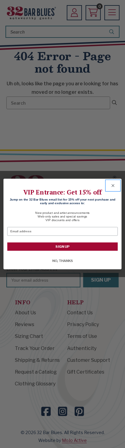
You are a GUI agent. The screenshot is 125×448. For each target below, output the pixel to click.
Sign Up (62, 246)
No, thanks (62, 261)
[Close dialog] (113, 185)
